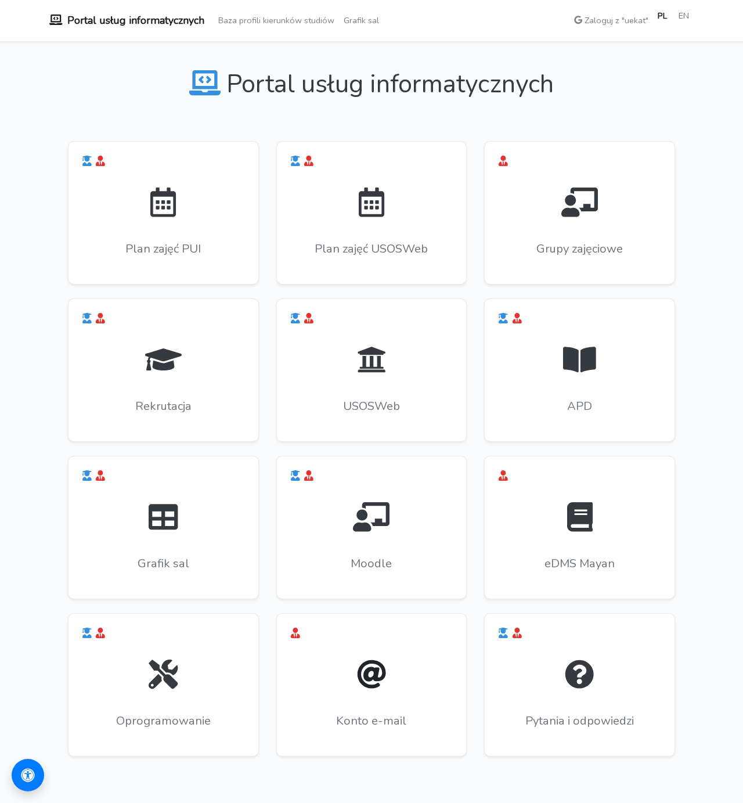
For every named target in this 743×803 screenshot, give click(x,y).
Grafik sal (361, 20)
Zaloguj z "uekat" (615, 20)
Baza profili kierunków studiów (276, 20)
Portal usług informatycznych (135, 20)
